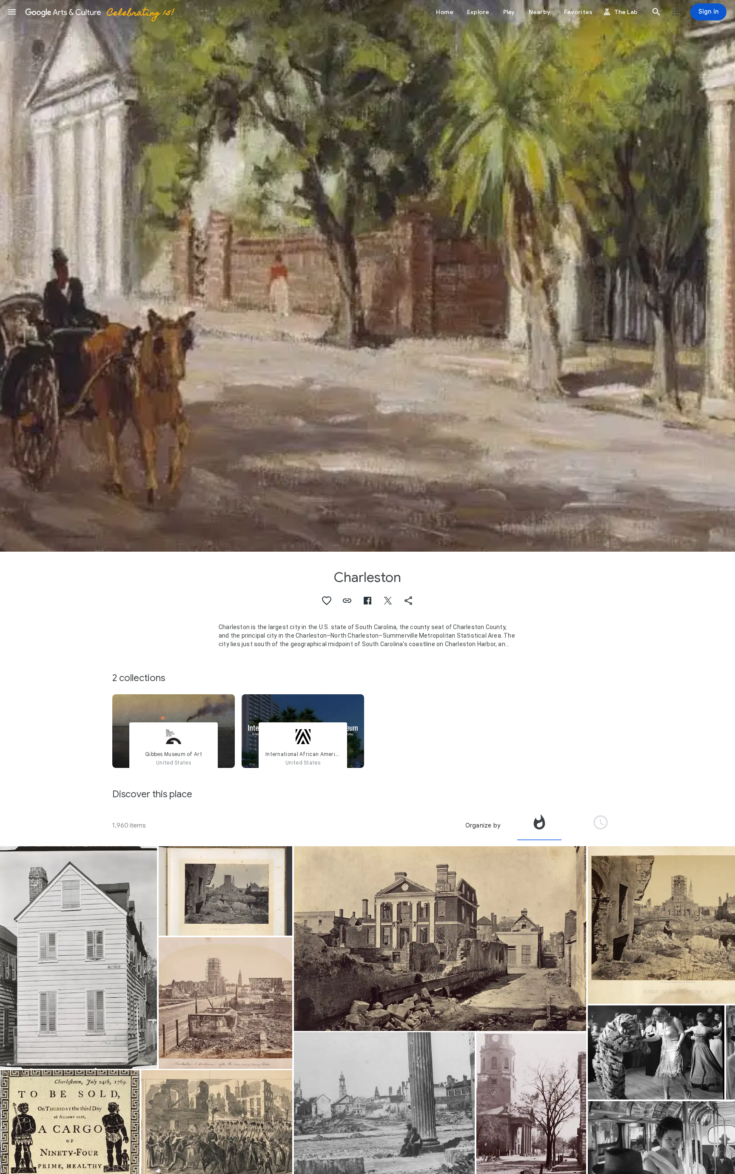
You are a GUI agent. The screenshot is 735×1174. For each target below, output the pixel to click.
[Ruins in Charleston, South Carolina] (225, 891)
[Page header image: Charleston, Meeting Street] (367, 276)
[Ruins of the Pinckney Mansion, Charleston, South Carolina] (440, 938)
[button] (12, 12)
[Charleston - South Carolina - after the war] (225, 1003)
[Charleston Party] (656, 1052)
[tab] (539, 825)
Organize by (482, 825)
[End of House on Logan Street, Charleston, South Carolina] (78, 957)
